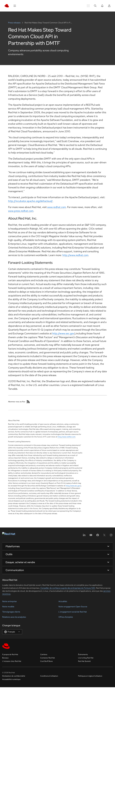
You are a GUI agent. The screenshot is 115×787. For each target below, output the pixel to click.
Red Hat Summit (84, 661)
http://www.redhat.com (75, 255)
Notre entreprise (9, 601)
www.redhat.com (56, 207)
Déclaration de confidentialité (13, 676)
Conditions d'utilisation (49, 676)
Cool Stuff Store (46, 661)
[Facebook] (97, 535)
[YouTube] (91, 535)
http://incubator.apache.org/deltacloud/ (30, 201)
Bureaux (5, 658)
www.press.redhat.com (20, 210)
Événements (83, 654)
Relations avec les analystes (14, 617)
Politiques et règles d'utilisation (90, 676)
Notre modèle (8, 606)
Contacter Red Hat (47, 658)
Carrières (43, 654)
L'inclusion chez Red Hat (11, 661)
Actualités (62, 601)
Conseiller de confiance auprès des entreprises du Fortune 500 (67, 588)
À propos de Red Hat (10, 654)
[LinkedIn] (84, 535)
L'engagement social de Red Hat (72, 611)
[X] (104, 535)
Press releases (14, 22)
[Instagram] (111, 535)
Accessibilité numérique (11, 679)
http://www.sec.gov (63, 333)
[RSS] (28, 401)
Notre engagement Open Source (72, 606)
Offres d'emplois (65, 617)
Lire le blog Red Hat (85, 658)
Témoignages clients (11, 611)
